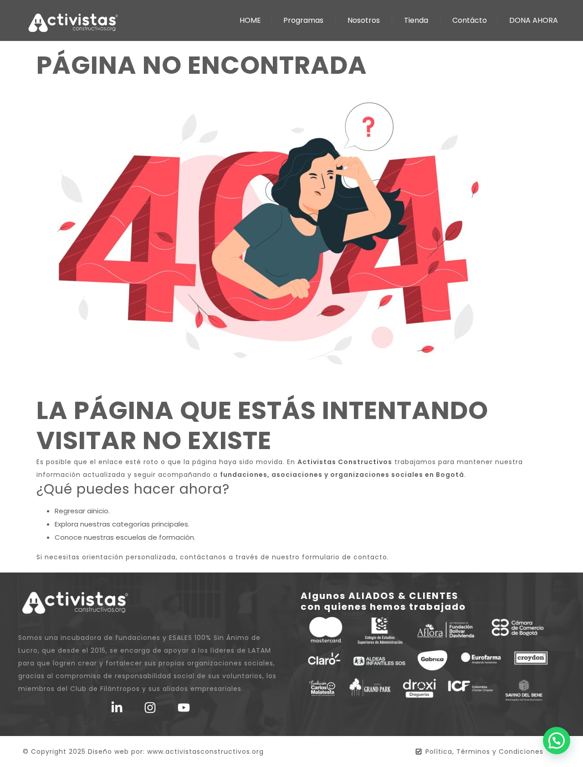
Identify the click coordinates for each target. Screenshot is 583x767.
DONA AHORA (533, 20)
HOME (250, 20)
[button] (556, 740)
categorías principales (150, 524)
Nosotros (364, 20)
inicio (100, 511)
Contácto (469, 20)
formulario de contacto (344, 557)
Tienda (416, 20)
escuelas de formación (155, 537)
